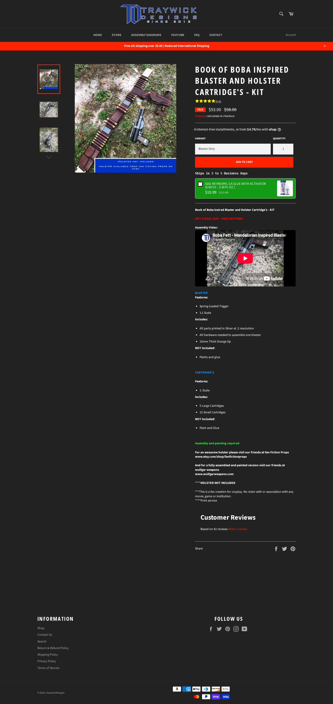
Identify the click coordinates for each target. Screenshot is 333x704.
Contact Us (44, 635)
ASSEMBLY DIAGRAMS (146, 35)
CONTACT (215, 35)
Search (41, 641)
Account (291, 35)
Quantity (279, 138)
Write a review (237, 529)
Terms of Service (48, 668)
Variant (200, 138)
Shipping (200, 116)
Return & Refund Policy (53, 648)
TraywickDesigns (55, 692)
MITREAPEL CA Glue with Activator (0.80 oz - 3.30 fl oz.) (235, 185)
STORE (116, 35)
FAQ (197, 35)
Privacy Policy (46, 661)
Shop (40, 628)
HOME (97, 35)
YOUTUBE (177, 35)
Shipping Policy (47, 654)
